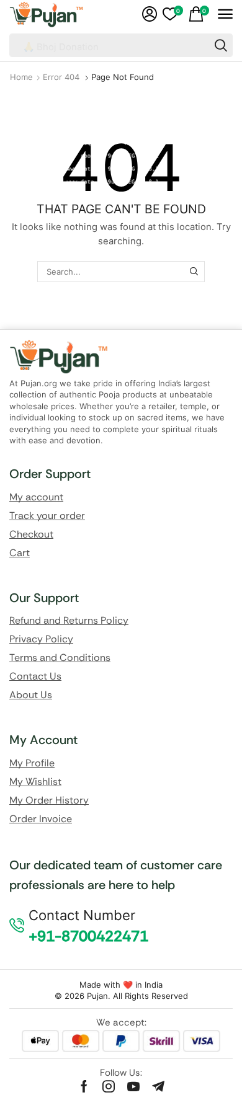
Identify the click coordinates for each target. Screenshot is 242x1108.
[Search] (221, 45)
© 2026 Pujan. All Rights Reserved (121, 996)
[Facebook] (84, 1086)
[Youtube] (133, 1086)
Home (21, 77)
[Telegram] (158, 1086)
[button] (149, 14)
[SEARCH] (193, 271)
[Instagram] (108, 1086)
